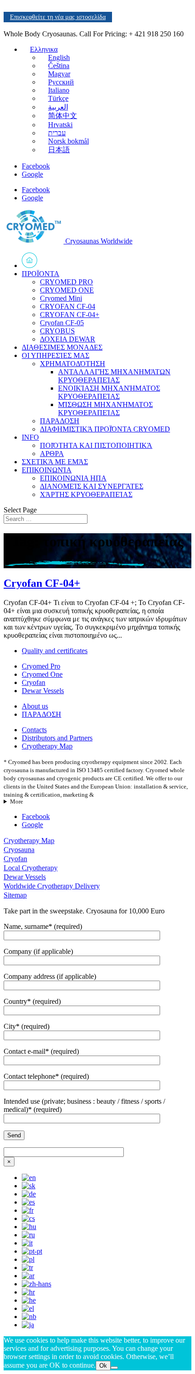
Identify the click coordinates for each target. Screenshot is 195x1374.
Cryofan (33, 682)
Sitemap (15, 895)
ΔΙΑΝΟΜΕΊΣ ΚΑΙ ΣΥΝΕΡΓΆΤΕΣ (91, 486)
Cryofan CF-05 (62, 323)
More (16, 802)
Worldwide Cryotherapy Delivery (52, 886)
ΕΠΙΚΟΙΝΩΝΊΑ (47, 470)
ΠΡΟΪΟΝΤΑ (40, 274)
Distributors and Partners (57, 738)
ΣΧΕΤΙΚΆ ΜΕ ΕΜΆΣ (55, 462)
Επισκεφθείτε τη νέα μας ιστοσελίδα (58, 17)
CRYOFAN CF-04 (67, 306)
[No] (114, 1367)
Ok (103, 1365)
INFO (30, 437)
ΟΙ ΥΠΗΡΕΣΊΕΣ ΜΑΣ (55, 355)
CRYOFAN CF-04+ (69, 314)
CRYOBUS (57, 331)
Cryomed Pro (41, 666)
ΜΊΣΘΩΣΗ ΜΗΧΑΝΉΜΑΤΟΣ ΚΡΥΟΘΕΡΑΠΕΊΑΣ (105, 409)
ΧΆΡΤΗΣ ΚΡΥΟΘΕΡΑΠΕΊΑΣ (86, 494)
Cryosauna (19, 849)
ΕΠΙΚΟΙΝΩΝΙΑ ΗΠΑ (73, 478)
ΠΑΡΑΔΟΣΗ (59, 421)
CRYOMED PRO (66, 282)
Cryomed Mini (61, 298)
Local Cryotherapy (31, 868)
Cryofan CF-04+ (42, 583)
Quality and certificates (55, 651)
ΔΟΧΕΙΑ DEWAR (67, 339)
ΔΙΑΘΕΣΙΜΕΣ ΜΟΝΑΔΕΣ (62, 347)
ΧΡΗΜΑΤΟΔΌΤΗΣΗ (72, 363)
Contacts (34, 730)
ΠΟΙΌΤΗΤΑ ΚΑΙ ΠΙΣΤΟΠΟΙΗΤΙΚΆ (96, 445)
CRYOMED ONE (67, 290)
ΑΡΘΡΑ (52, 453)
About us (35, 706)
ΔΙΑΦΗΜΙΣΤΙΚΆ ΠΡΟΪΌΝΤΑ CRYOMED (105, 429)
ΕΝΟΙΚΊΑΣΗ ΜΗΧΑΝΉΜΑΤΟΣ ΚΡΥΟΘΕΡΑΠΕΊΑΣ (109, 392)
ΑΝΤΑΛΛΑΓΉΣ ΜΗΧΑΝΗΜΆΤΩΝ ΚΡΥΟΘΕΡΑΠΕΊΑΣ (114, 376)
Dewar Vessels (43, 690)
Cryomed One (42, 674)
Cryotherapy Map (47, 746)
